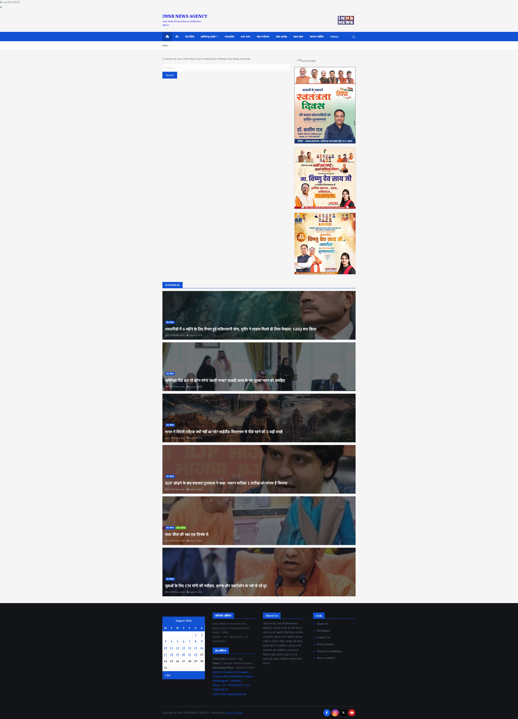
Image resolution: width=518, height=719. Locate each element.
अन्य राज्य (245, 36)
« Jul (167, 675)
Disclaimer (323, 630)
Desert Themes (234, 712)
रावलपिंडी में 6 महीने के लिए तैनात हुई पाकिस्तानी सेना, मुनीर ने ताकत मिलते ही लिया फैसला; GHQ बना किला (240, 329)
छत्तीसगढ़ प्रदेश (208, 36)
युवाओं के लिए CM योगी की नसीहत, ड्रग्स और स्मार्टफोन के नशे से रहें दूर (216, 585)
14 (189, 648)
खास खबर (298, 36)
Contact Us (323, 637)
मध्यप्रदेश (229, 36)
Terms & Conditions (329, 651)
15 (195, 648)
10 (165, 648)
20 (183, 654)
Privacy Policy (325, 644)
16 (201, 648)
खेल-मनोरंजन (263, 36)
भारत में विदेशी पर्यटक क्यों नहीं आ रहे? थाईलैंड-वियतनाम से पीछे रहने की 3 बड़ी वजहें (223, 431)
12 (177, 648)
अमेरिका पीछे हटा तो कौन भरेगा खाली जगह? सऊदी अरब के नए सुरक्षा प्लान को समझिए (225, 380)
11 (171, 648)
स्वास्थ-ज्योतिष (316, 36)
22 (195, 654)
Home (165, 45)
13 (183, 648)
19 (177, 654)
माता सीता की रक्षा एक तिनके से (187, 534)
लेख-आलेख (281, 36)
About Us (322, 623)
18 (171, 654)
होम (177, 36)
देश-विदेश (189, 36)
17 (165, 654)
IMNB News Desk (177, 335)
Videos (334, 36)
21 (189, 654)
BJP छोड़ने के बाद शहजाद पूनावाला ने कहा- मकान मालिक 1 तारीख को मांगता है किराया (226, 483)
